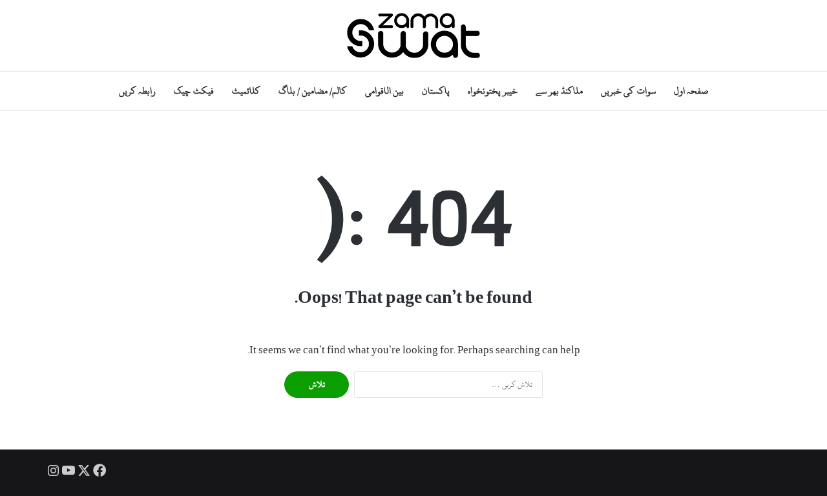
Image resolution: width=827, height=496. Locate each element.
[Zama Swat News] (413, 35)
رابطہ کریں (137, 90)
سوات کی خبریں (628, 90)
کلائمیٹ (246, 90)
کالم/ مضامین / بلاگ (312, 90)
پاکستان (436, 90)
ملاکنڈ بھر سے (559, 90)
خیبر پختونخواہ (493, 90)
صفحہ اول (691, 90)
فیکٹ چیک (193, 90)
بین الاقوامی (384, 90)
